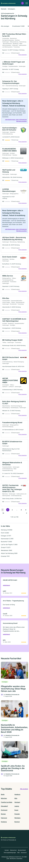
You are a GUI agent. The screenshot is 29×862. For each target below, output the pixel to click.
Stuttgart (17, 802)
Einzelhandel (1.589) (18, 26)
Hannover (4, 818)
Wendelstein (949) (6, 550)
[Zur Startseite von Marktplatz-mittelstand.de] (8, 3)
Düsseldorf (4, 806)
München (4, 798)
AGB (18, 852)
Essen (16, 810)
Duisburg (4, 822)
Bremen (3, 814)
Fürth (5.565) (5, 533)
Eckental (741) (5, 556)
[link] (14, 45)
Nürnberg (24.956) (6, 530)
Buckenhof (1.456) (6, 541)
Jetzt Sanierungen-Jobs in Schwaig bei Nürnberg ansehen (16, 120)
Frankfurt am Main (6, 802)
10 (3, 513)
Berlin (3, 794)
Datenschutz (13, 850)
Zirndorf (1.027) (5, 547)
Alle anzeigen (5, 26)
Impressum (24, 852)
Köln (16, 798)
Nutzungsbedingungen (10, 852)
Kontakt (7, 850)
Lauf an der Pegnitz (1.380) (9, 544)
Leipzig (17, 806)
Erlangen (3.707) (6, 536)
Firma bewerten (22, 54)
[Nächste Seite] (26, 513)
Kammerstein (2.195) (7, 538)
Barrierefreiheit (22, 850)
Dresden (17, 814)
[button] (22, 3)
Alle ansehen (24, 789)
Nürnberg (17, 818)
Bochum (17, 822)
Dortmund (4, 810)
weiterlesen (6, 585)
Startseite (3, 9)
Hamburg (17, 794)
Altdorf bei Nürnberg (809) (9, 553)
